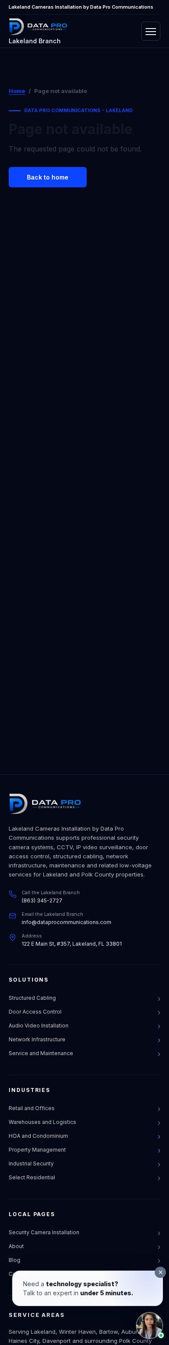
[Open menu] (150, 31)
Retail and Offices (32, 1108)
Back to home (47, 177)
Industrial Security (31, 1163)
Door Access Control (35, 1011)
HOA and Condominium (38, 1136)
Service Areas (37, 1314)
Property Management (37, 1149)
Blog (14, 1260)
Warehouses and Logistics (42, 1122)
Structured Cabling (32, 998)
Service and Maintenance (41, 1053)
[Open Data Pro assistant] (149, 1325)
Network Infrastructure (37, 1039)
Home (17, 90)
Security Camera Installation (44, 1232)
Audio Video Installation (38, 1025)
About (16, 1246)
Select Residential (32, 1177)
